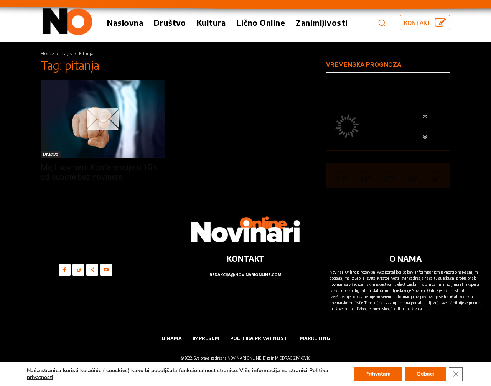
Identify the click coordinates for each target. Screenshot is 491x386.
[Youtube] (106, 270)
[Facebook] (65, 270)
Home (47, 53)
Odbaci (425, 374)
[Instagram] (78, 270)
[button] (381, 22)
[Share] (92, 270)
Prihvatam (377, 374)
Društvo (50, 154)
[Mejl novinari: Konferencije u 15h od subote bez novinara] (103, 119)
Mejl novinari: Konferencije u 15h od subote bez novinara (99, 172)
